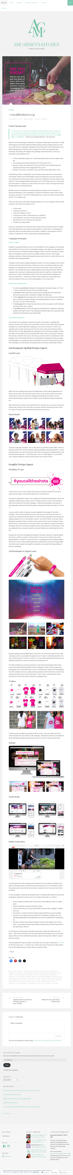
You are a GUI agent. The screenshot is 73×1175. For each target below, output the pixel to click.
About (11, 2)
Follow (7, 1065)
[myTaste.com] (6, 1156)
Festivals (12, 976)
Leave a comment (41, 119)
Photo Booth (57, 978)
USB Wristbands (21, 983)
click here (61, 943)
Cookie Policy (36, 1172)
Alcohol (27, 971)
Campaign (52, 973)
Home (4, 2)
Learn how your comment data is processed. (47, 1040)
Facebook (53, 974)
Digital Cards (13, 974)
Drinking (22, 974)
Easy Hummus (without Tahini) (11, 1094)
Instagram (46, 976)
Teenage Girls (46, 981)
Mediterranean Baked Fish (10, 1102)
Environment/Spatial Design (34, 974)
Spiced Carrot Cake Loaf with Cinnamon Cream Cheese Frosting (21, 1090)
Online (38, 978)
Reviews (4, 8)
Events (47, 974)
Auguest (19, 2)
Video (30, 983)
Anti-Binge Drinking (37, 971)
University (12, 983)
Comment (58, 1036)
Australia (19, 973)
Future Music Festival (23, 976)
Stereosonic (30, 981)
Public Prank (13, 980)
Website (35, 983)
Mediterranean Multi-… (37, 1150)
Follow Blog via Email (11, 1053)
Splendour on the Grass (17, 981)
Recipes (43, 2)
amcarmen (29, 119)
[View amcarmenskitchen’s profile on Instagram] (8, 1146)
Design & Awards (31, 2)
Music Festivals (30, 978)
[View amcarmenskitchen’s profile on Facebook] (4, 1146)
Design (11, 110)
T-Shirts (38, 981)
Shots (20, 980)
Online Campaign (47, 978)
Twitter (54, 981)
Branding (45, 973)
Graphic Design (37, 976)
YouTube (55, 983)
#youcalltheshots (17, 971)
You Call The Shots (44, 983)
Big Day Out (37, 973)
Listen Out (54, 976)
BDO (25, 973)
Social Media (41, 980)
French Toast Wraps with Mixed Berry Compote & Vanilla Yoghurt (21, 1107)
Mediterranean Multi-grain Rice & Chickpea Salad (17, 1098)
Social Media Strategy (53, 980)
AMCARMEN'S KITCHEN (36, 44)
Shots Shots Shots (29, 980)
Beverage (30, 973)
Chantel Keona (35, 1135)
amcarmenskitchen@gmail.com (59, 1153)
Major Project (19, 978)
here (24, 945)
